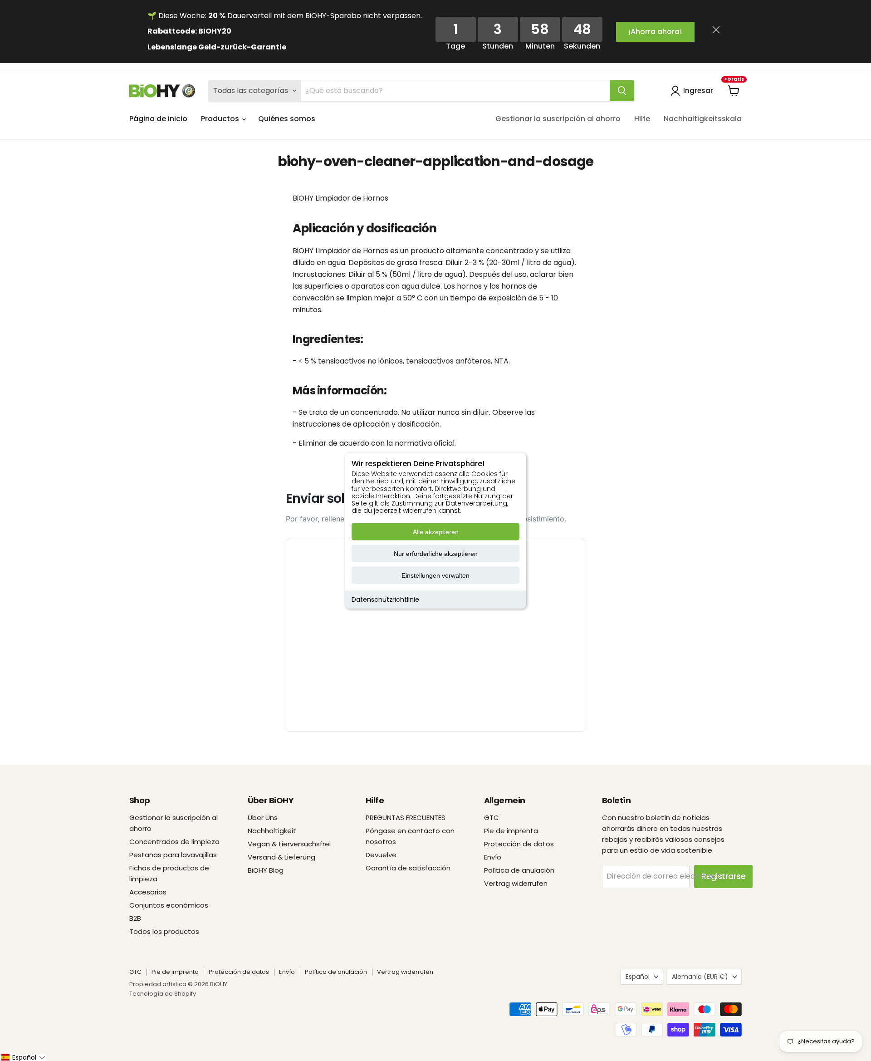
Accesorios (147, 892)
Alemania (700, 976)
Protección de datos (519, 844)
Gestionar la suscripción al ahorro (558, 118)
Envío (492, 857)
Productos (221, 118)
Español (638, 976)
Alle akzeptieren (436, 531)
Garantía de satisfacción (408, 868)
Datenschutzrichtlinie (385, 599)
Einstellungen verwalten (435, 575)
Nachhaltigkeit (272, 830)
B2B (135, 918)
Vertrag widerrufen (516, 883)
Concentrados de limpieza (174, 841)
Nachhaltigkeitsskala (703, 118)
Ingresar (698, 90)
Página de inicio (158, 118)
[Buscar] (622, 90)
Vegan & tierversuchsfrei (289, 844)
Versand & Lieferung (281, 857)
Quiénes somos (286, 118)
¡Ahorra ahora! (655, 31)
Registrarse (723, 876)
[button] (23, 1057)
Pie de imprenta (511, 830)
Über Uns (263, 817)
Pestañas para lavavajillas (173, 855)
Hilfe (642, 118)
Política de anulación (519, 870)
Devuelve (381, 855)
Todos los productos (164, 931)
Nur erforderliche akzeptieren (436, 553)
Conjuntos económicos (168, 905)
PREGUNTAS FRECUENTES (405, 817)
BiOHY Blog (266, 870)
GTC (491, 817)
